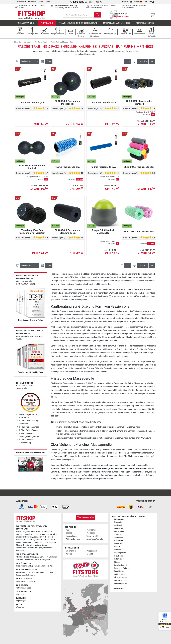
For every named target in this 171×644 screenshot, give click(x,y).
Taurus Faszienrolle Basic (103, 102)
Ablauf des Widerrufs (95, 539)
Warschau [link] (20, 607)
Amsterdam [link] (20, 572)
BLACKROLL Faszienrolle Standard (139, 102)
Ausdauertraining (25, 23)
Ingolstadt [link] (37, 540)
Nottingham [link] (45, 559)
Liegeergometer (120, 553)
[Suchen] (97, 15)
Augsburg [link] (26, 531)
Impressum (32, 2)
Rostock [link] (45, 545)
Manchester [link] (35, 559)
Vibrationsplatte (120, 583)
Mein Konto (148, 2)
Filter (48, 61)
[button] (152, 61)
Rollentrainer (119, 559)
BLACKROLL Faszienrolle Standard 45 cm (67, 231)
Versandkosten (71, 536)
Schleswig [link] (31, 548)
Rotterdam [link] (30, 575)
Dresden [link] (53, 534)
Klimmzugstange (120, 577)
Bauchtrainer (119, 571)
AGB (67, 530)
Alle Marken (118, 589)
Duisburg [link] (28, 537)
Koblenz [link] (19, 542)
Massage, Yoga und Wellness (116, 23)
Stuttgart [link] (38, 548)
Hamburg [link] (20, 540)
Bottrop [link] (19, 534)
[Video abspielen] (30, 465)
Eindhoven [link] (49, 572)
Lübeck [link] (36, 542)
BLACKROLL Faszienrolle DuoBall (32, 167)
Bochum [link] (47, 531)
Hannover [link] (28, 540)
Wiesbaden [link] (47, 548)
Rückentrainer (119, 574)
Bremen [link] (38, 534)
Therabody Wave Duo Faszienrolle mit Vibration (32, 231)
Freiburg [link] (50, 537)
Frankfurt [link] (42, 537)
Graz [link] (18, 566)
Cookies (69, 533)
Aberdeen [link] (20, 557)
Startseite (17, 42)
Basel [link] (18, 581)
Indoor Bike (118, 544)
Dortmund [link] (45, 534)
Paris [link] (22, 594)
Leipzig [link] (30, 542)
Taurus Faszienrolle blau (67, 167)
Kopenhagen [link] (21, 601)
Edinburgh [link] (53, 557)
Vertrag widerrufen (85, 517)
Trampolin (118, 534)
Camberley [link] (44, 557)
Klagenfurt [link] (33, 566)
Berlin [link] (33, 531)
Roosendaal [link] (20, 575)
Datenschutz (91, 530)
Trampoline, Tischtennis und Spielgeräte (78, 23)
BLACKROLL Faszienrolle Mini (139, 167)
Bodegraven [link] (30, 572)
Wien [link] (52, 566)
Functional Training (41, 42)
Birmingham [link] (34, 557)
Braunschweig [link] (28, 534)
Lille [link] (17, 594)
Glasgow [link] (19, 559)
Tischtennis (118, 537)
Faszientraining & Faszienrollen (62, 42)
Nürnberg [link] (27, 545)
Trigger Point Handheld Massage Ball (103, 231)
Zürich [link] (36, 581)
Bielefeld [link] (39, 531)
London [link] (27, 559)
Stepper (117, 562)
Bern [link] (23, 581)
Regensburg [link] (36, 545)
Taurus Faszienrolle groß (32, 102)
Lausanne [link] (29, 581)
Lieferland (125, 2)
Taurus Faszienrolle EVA (103, 167)
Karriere (40, 2)
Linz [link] (39, 566)
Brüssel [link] (28, 588)
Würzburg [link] (20, 550)
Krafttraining (46, 23)
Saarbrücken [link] (21, 548)
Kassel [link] (52, 540)
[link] (22, 507)
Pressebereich (92, 551)
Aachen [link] (19, 531)
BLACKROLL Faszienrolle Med (139, 231)
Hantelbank (118, 541)
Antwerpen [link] (20, 588)
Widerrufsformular (73, 539)
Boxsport (117, 550)
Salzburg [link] (45, 566)
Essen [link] (35, 537)
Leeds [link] (26, 557)
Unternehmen (21, 2)
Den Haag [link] (40, 572)
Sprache (137, 2)
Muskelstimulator (121, 580)
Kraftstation (119, 531)
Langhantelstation (121, 565)
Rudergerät (118, 528)
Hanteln (117, 547)
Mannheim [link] (44, 542)
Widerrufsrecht (92, 536)
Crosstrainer (119, 519)
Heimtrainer (118, 556)
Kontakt (47, 2)
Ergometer (118, 522)
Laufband (118, 525)
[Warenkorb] (153, 14)
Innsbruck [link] (24, 566)
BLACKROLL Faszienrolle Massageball (67, 102)
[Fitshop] (31, 15)
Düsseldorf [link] (20, 537)
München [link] (52, 542)
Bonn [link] (53, 531)
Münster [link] (19, 545)
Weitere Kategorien (145, 23)
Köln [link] (25, 542)
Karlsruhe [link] (45, 540)
